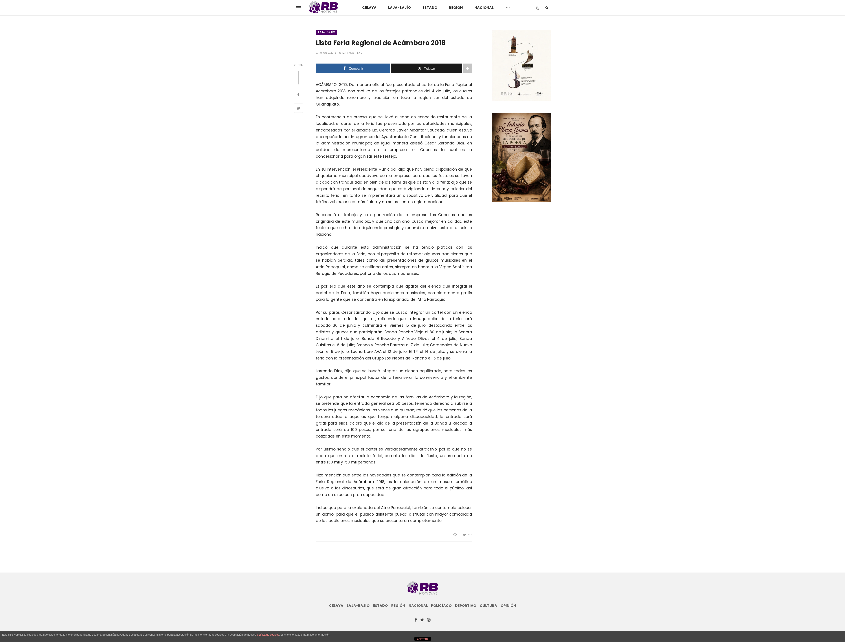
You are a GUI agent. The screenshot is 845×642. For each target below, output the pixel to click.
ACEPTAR (422, 639)
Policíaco (441, 605)
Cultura (488, 605)
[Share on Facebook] (298, 95)
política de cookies (268, 634)
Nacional (484, 7)
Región (456, 7)
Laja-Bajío (399, 7)
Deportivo (465, 605)
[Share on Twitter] (298, 109)
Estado (429, 7)
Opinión (508, 605)
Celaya (369, 7)
